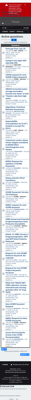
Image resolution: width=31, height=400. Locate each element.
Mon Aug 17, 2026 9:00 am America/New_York (14, 325)
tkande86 (17, 168)
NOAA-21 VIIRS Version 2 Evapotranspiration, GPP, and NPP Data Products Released (17, 238)
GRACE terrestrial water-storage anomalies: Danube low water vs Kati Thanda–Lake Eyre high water (17, 94)
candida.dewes (19, 209)
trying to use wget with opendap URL (16, 61)
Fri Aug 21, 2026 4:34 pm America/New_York (16, 52)
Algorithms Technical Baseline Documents (15, 108)
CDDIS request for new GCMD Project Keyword (16, 76)
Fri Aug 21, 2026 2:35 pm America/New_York (17, 67)
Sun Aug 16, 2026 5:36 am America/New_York (16, 341)
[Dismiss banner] (25, 5)
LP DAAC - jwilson (20, 226)
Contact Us (15, 375)
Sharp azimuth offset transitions (15, 179)
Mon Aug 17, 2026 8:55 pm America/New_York (17, 296)
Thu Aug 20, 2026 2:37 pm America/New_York (17, 114)
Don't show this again (8, 23)
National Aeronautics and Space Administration (15, 372)
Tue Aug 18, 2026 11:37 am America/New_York (15, 228)
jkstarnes (17, 308)
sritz (15, 260)
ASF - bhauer (18, 50)
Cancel (11, 399)
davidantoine (18, 339)
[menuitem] (26, 27)
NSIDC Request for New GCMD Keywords (16, 319)
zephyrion (17, 294)
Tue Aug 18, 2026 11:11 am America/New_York (15, 246)
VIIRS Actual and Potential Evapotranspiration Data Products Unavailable (17, 221)
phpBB (10, 377)
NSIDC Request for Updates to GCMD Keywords (14, 163)
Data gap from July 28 (15, 49)
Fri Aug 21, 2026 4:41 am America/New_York (17, 101)
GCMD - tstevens (20, 79)
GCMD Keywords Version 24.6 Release (17, 193)
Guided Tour (11, 27)
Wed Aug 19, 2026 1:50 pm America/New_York (16, 184)
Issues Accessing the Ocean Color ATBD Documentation (15, 334)
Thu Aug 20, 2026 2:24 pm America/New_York (16, 132)
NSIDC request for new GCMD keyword (16, 206)
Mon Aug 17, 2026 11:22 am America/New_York (17, 310)
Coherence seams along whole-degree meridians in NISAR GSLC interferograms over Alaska (17, 145)
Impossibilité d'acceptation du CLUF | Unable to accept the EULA (16, 124)
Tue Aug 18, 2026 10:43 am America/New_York (17, 260)
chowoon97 (18, 151)
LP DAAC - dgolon (20, 243)
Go (17, 399)
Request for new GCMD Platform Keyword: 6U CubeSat (16, 255)
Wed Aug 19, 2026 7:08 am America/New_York (15, 199)
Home (14, 56)
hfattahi (16, 182)
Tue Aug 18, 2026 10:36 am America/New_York (17, 275)
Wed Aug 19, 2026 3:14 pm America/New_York (17, 169)
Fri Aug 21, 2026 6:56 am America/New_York (17, 80)
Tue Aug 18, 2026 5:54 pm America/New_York (17, 211)
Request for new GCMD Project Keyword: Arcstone (16, 270)
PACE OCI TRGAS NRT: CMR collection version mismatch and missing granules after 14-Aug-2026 (16, 287)
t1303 (16, 100)
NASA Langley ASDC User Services (18, 370)
